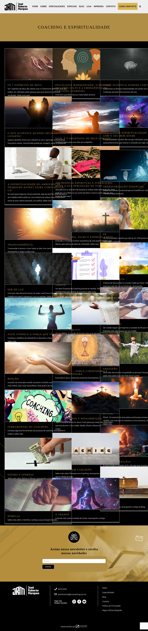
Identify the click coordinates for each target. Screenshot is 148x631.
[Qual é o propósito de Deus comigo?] (85, 117)
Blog (104, 597)
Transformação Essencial (123, 186)
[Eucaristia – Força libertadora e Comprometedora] (85, 350)
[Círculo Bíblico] (85, 309)
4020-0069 (62, 589)
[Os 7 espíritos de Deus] (38, 64)
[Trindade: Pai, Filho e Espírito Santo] (85, 216)
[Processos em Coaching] (85, 449)
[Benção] (38, 358)
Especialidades (108, 592)
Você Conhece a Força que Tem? (32, 334)
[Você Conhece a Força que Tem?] (38, 313)
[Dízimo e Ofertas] (38, 454)
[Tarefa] (85, 264)
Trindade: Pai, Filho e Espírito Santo (84, 237)
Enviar (48, 567)
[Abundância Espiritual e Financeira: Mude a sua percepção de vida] (85, 162)
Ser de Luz (16, 289)
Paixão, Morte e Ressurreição (78, 418)
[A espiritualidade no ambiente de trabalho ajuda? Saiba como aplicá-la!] (38, 163)
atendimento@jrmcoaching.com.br (72, 594)
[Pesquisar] (140, 6)
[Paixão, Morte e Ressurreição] (85, 397)
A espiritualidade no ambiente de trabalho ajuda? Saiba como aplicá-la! (36, 187)
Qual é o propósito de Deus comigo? (83, 138)
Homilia (14, 516)
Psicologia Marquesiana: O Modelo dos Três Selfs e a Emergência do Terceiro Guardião (82, 88)
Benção (13, 378)
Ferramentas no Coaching (28, 427)
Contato (105, 601)
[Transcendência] (38, 224)
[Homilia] (38, 495)
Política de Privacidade (111, 606)
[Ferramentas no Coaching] (38, 406)
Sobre (104, 588)
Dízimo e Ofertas (21, 474)
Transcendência (20, 244)
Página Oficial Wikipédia (112, 610)
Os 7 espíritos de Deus (25, 85)
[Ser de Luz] (38, 268)
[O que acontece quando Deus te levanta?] (38, 112)
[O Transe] (85, 493)
